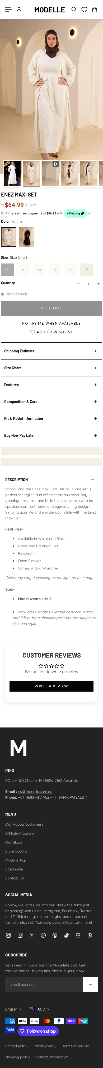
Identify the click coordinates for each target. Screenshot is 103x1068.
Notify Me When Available (51, 323)
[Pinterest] (55, 935)
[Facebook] (20, 935)
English (11, 1009)
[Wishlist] (84, 9)
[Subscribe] (90, 984)
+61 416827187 (30, 797)
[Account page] (19, 9)
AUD (41, 1009)
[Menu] (8, 9)
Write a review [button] (51, 686)
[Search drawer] (74, 9)
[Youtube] (43, 935)
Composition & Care (21, 401)
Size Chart (12, 368)
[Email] (78, 935)
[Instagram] (8, 935)
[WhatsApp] (90, 935)
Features (11, 384)
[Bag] (94, 9)
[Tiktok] (66, 935)
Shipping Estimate (19, 351)
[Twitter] (32, 935)
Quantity (8, 283)
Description (16, 479)
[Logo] (49, 9)
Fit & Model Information (23, 418)
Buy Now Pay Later (19, 435)
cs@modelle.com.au (35, 791)
